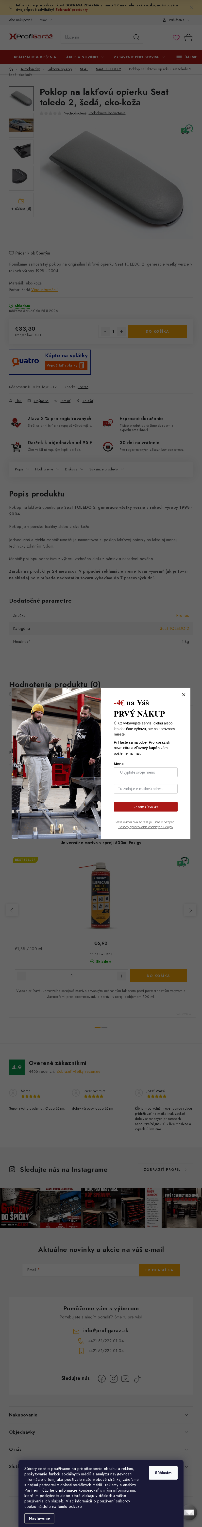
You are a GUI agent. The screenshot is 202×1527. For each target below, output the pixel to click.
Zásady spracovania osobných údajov (145, 827)
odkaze (75, 1506)
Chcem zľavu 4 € (146, 807)
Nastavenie (39, 1518)
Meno (119, 763)
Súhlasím (163, 1473)
